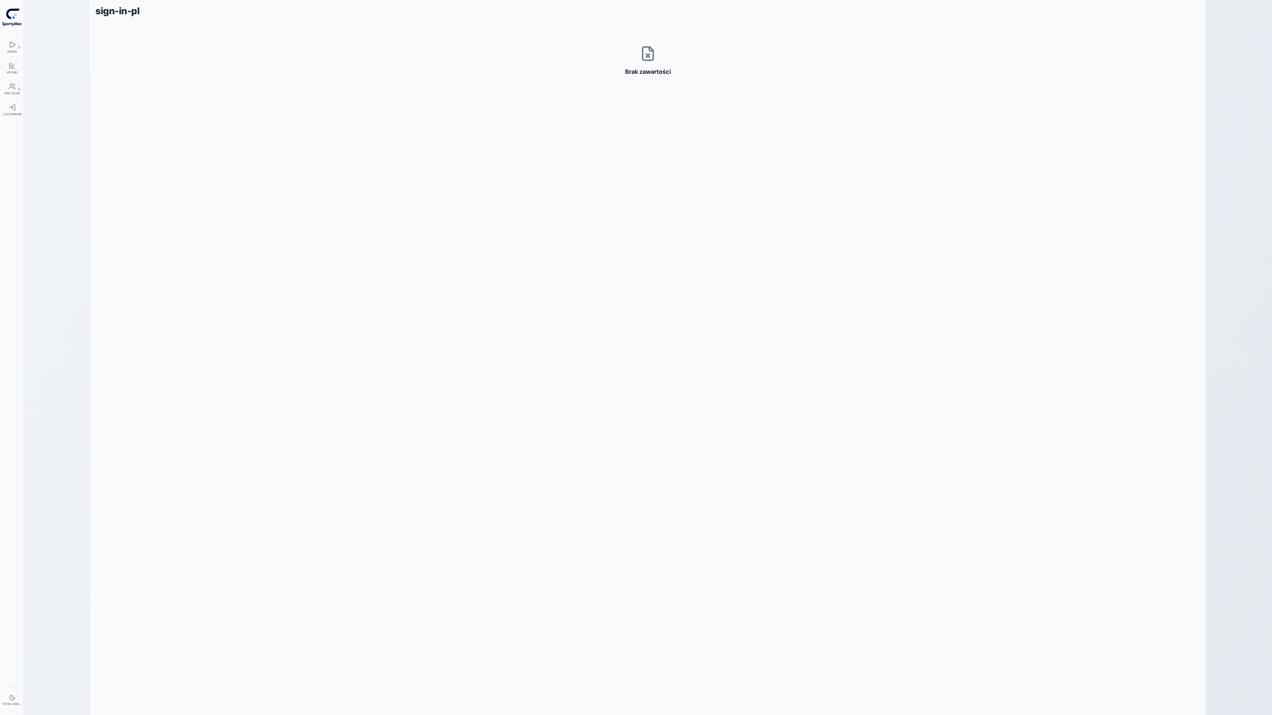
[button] (19, 47)
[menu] (12, 47)
